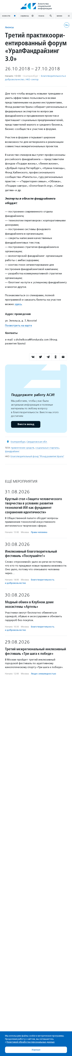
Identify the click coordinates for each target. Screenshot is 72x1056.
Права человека (39, 532)
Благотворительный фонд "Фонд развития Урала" (37, 456)
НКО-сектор (32, 79)
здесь (18, 304)
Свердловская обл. (36, 441)
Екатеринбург (18, 441)
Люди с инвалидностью (43, 673)
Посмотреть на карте (18, 325)
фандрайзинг (12, 451)
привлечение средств (22, 447)
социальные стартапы (47, 447)
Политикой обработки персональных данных (31, 1042)
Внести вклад (25, 424)
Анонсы (9, 27)
